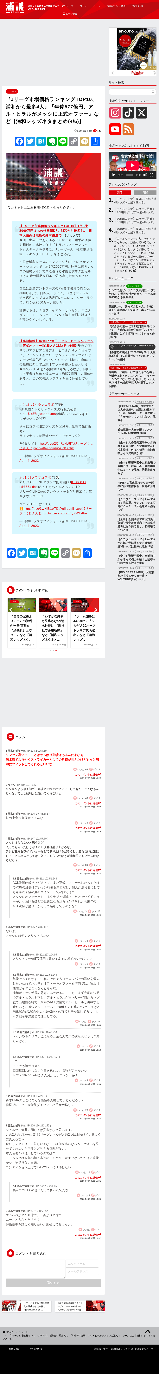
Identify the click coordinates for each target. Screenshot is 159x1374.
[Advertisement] (53, 54)
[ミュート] (145, 175)
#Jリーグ (80, 443)
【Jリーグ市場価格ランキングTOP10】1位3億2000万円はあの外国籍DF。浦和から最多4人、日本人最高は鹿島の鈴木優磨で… (55, 230)
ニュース (68, 6)
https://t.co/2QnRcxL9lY (55, 443)
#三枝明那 (30, 414)
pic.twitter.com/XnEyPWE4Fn (65, 513)
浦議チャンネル (116, 6)
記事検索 (70, 14)
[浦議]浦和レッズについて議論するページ (35, 7)
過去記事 (137, 6)
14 (99, 131)
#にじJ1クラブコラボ (38, 404)
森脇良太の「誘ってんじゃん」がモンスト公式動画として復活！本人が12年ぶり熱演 (132, 310)
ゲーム (97, 6)
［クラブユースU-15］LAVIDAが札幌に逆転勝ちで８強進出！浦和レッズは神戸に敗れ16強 (137, 543)
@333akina (47, 414)
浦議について (36, 1349)
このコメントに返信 (86, 774)
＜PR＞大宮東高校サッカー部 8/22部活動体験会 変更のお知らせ (137, 486)
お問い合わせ (16, 1349)
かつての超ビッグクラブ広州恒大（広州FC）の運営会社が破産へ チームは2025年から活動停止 (132, 294)
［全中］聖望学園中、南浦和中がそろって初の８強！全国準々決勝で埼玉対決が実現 (137, 559)
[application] (132, 165)
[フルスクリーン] (151, 175)
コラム (84, 6)
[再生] (114, 175)
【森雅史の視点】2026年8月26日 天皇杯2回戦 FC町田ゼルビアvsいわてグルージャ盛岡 (132, 356)
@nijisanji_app (70, 508)
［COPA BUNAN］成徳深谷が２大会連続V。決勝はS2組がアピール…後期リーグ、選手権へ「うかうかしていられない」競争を (137, 413)
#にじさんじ (33, 513)
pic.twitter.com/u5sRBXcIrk (53, 448)
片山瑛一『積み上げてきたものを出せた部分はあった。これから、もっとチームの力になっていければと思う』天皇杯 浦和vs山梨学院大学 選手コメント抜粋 (132, 379)
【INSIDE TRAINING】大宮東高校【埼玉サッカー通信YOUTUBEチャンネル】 (136, 576)
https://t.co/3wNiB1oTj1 (41, 508)
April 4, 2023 (29, 460)
